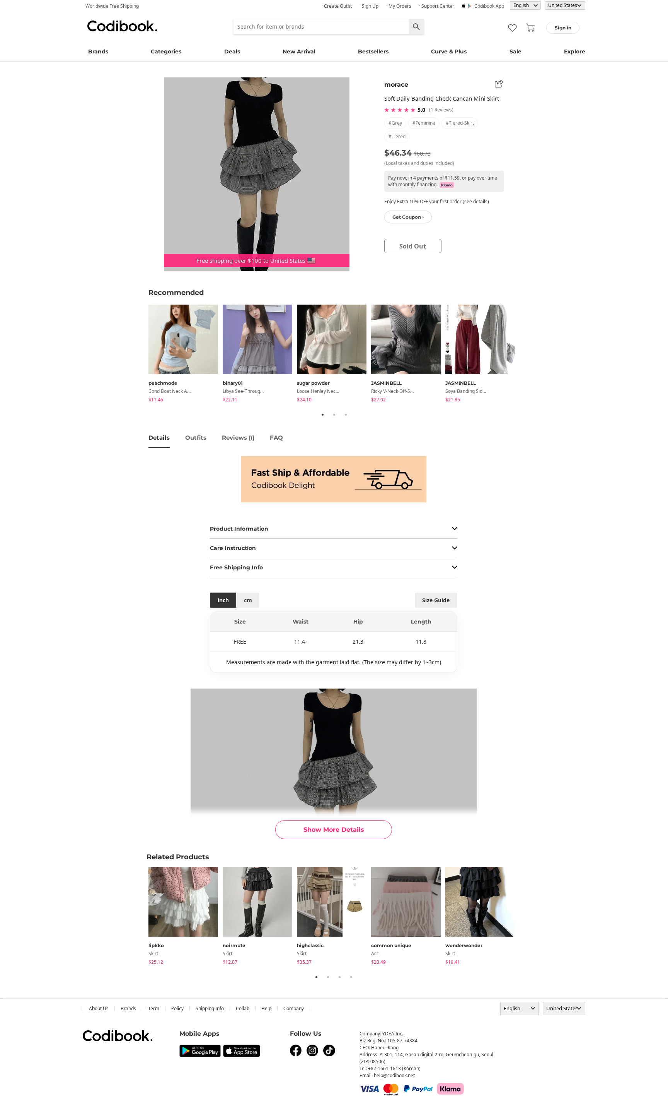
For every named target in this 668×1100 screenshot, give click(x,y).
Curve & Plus (449, 51)
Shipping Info (210, 1008)
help (266, 1008)
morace (396, 84)
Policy (177, 1008)
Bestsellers (373, 51)
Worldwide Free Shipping (112, 6)
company (293, 1008)
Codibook (122, 26)
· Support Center (436, 6)
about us (99, 1008)
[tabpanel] (185, 355)
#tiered (397, 136)
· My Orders (398, 6)
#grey (395, 123)
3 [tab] (345, 414)
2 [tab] (334, 414)
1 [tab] (322, 414)
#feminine (423, 123)
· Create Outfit (337, 6)
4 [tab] (351, 977)
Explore (574, 51)
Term (153, 1008)
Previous (143, 355)
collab (242, 1008)
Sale (515, 51)
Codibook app (489, 6)
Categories (166, 51)
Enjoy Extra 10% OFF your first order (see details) (436, 201)
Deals (232, 51)
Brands (98, 51)
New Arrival (299, 51)
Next (525, 355)
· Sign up (369, 6)
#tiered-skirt (460, 123)
